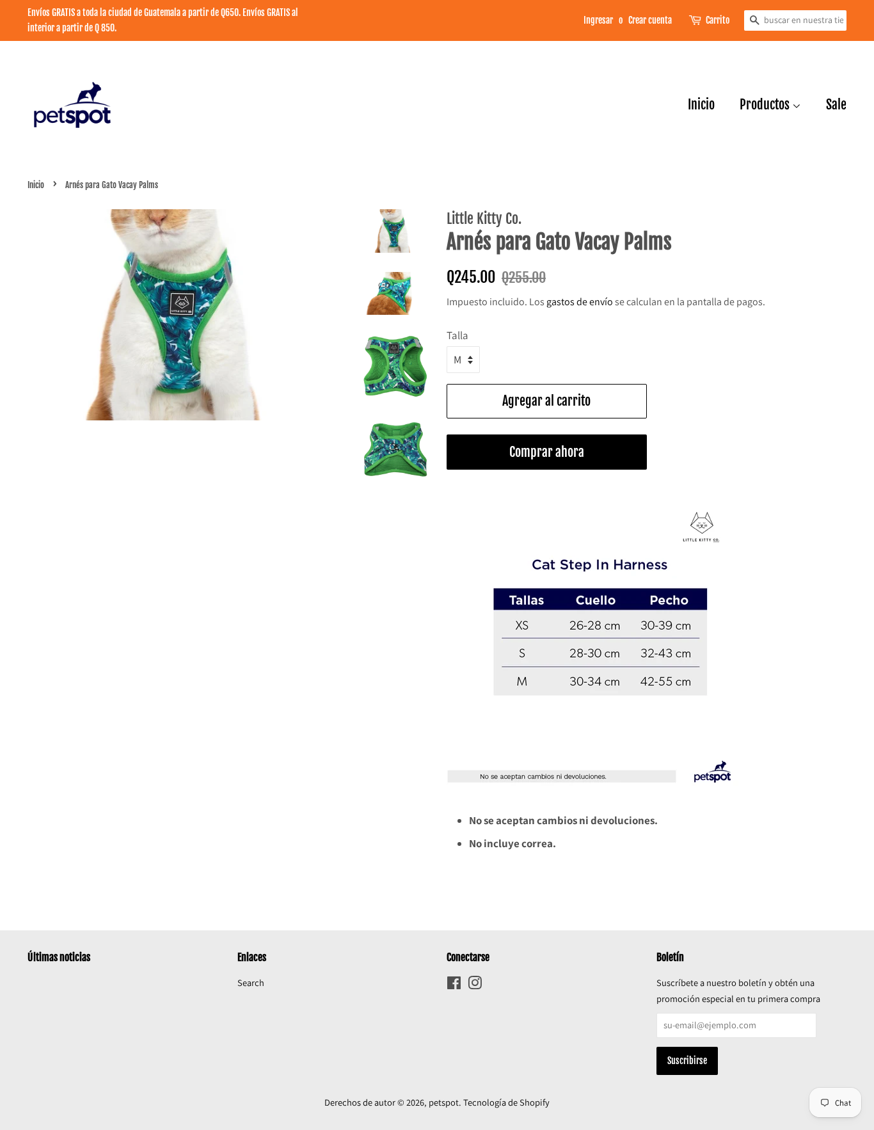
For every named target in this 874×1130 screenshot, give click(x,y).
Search (250, 982)
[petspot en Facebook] (454, 985)
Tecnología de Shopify (506, 1102)
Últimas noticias (59, 957)
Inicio (701, 105)
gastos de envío (579, 301)
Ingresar (598, 20)
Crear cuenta (650, 20)
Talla (457, 335)
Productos (766, 105)
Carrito (717, 20)
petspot (444, 1102)
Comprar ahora (546, 452)
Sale (836, 105)
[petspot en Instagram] (475, 985)
